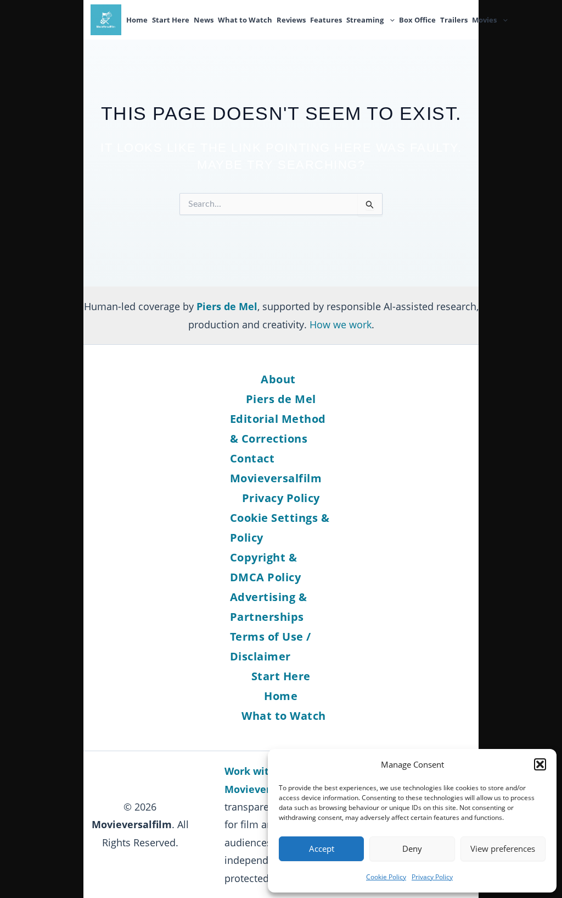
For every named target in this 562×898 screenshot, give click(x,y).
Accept (321, 848)
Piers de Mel (281, 399)
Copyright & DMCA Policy (265, 567)
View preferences (502, 848)
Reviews (291, 20)
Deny (412, 848)
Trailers (454, 20)
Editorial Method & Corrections (278, 428)
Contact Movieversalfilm (276, 468)
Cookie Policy (386, 877)
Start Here (170, 20)
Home (137, 20)
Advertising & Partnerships (268, 607)
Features (326, 20)
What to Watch (245, 20)
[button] (540, 764)
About (278, 379)
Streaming (365, 20)
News (203, 20)
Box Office (417, 20)
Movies (484, 20)
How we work (341, 324)
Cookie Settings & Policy (280, 527)
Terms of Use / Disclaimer (270, 646)
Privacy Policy (432, 877)
